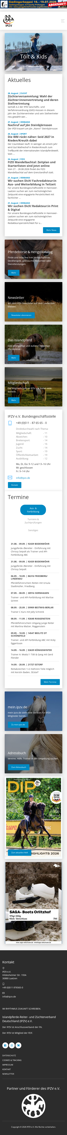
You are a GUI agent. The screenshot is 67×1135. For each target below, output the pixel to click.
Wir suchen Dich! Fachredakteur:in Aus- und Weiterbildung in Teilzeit (32, 182)
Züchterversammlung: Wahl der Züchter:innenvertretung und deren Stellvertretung (33, 99)
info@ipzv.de (23, 478)
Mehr (13, 272)
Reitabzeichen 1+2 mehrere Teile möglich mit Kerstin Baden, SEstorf (32, 668)
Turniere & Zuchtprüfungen (33, 521)
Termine (18, 497)
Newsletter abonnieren (21, 315)
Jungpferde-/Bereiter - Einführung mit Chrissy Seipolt (30, 565)
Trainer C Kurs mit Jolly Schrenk (32, 609)
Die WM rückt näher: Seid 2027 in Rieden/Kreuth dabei (31, 138)
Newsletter (8, 1074)
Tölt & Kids (33, 56)
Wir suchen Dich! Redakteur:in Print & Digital (33, 207)
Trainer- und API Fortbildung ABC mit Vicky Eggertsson (33, 638)
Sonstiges (33, 530)
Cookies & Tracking (12, 1060)
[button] (63, 21)
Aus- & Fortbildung (33, 510)
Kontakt (14, 485)
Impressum (7, 1064)
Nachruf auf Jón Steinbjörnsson (30, 125)
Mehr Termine (50, 682)
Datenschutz (9, 1055)
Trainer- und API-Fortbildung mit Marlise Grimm (32, 596)
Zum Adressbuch (18, 767)
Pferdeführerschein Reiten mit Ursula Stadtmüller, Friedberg (30, 581)
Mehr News (51, 230)
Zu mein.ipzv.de (18, 724)
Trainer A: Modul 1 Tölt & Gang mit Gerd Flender (32, 654)
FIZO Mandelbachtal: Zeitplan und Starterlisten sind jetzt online (31, 164)
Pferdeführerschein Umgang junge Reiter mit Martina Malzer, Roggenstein (32, 622)
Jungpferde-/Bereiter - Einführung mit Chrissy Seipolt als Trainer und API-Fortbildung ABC (30, 549)
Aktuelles (19, 79)
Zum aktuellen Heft (19, 852)
